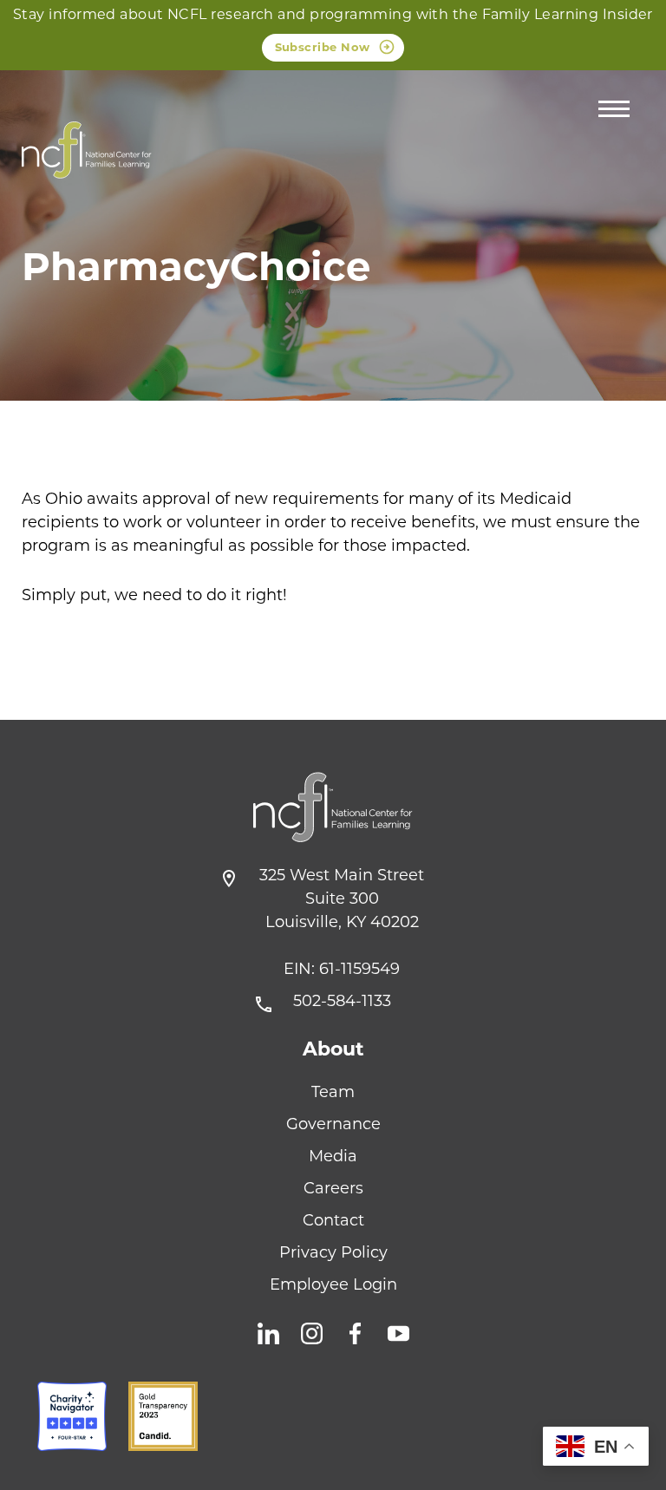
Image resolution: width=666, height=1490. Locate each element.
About (333, 1049)
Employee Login (333, 1284)
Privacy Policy (333, 1252)
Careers (333, 1188)
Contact (333, 1220)
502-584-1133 (342, 1000)
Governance (333, 1124)
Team (333, 1091)
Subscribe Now (322, 47)
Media (333, 1156)
